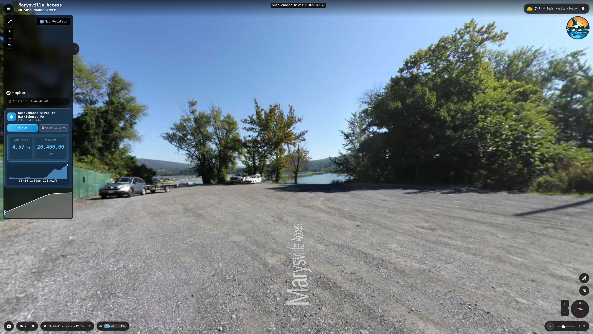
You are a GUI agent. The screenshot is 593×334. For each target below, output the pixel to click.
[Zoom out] (9, 38)
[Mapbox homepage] (16, 93)
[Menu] (8, 8)
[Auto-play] (550, 326)
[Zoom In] (565, 304)
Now (24, 127)
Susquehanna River (39, 10)
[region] (38, 56)
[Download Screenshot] (9, 326)
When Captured (55, 127)
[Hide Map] (76, 48)
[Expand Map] (10, 21)
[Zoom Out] (565, 312)
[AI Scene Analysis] (584, 278)
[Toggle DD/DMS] (83, 326)
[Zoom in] (9, 31)
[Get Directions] (89, 326)
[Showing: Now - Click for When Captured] (583, 9)
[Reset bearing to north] (9, 45)
